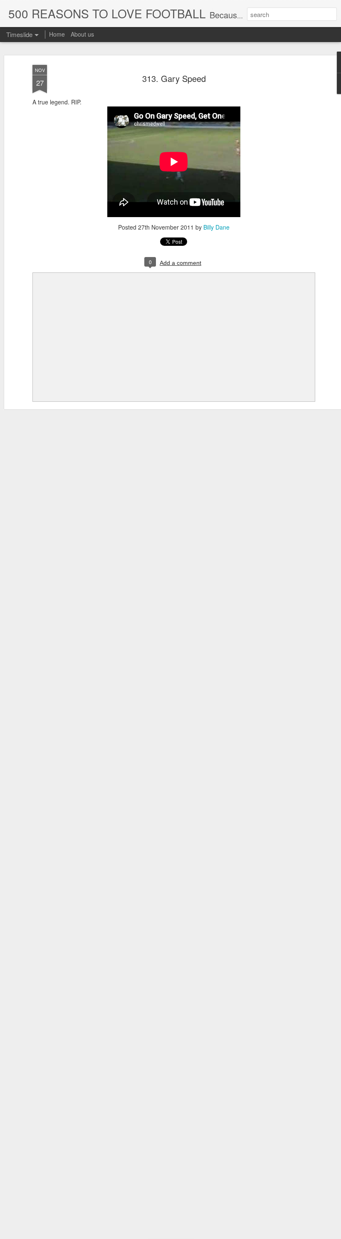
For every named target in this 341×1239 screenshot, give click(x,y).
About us (82, 34)
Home (57, 34)
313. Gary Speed (174, 78)
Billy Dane (216, 227)
